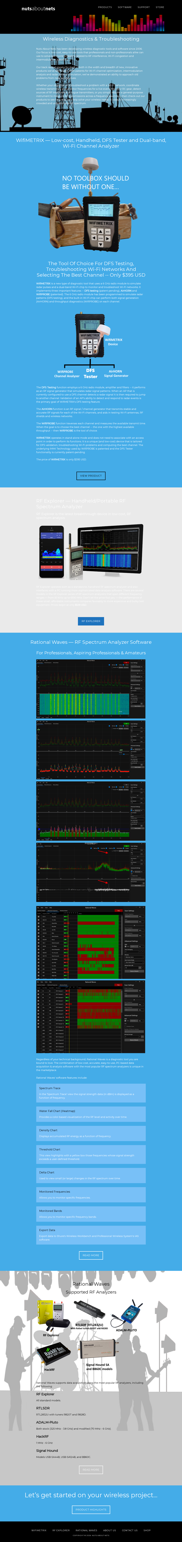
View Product (91, 475)
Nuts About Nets (39, 7)
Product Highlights (91, 1509)
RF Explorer (91, 621)
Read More (91, 1255)
